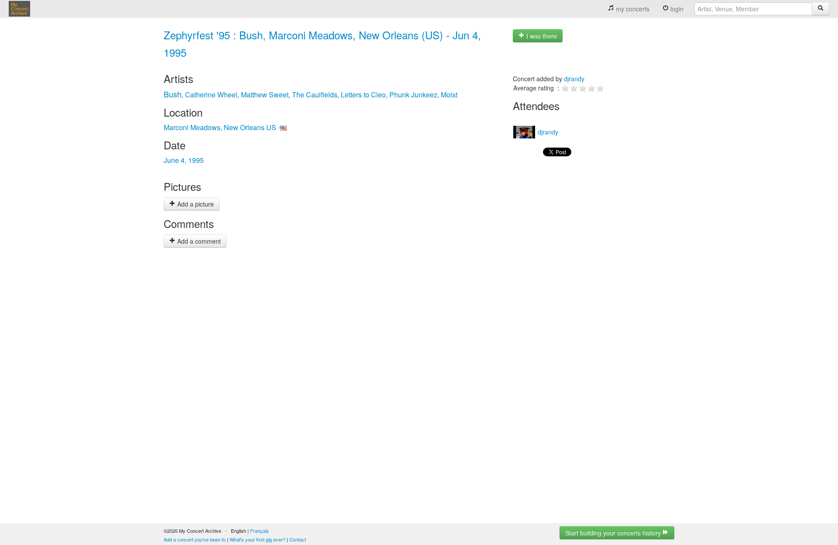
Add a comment (198, 241)
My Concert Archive (19, 9)
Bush (173, 94)
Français (259, 530)
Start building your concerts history (614, 532)
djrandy (574, 78)
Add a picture (194, 204)
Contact (297, 539)
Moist (449, 95)
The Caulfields (314, 95)
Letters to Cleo (363, 95)
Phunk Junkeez (413, 95)
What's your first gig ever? (257, 539)
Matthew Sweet (264, 95)
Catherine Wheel (211, 95)
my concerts (631, 8)
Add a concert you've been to (195, 539)
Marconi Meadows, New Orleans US (220, 127)
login (676, 8)
